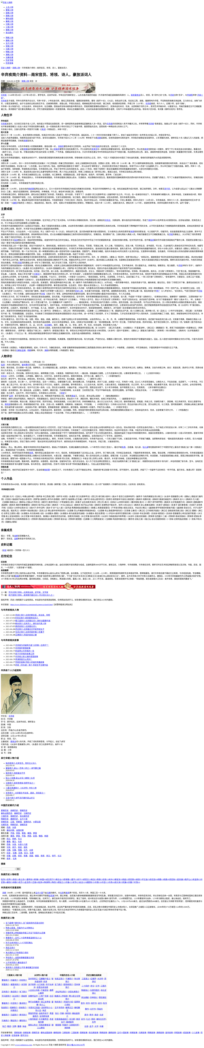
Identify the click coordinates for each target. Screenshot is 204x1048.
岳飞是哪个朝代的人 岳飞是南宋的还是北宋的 (25, 923)
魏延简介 (14, 1021)
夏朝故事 (18, 1033)
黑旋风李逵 (33, 1013)
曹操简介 (5, 980)
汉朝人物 (9, 24)
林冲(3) (112, 879)
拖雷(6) (43, 879)
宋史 (43, 129)
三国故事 (75, 1033)
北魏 (8, 850)
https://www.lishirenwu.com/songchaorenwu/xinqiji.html (31, 605)
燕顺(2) (100, 879)
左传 (94, 1022)
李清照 (190, 95)
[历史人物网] (6, 3)
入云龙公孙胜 (34, 990)
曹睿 (19, 1026)
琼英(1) (106, 879)
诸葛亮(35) (90, 882)
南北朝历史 (24, 816)
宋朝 (99, 138)
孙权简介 (23, 980)
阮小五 (38, 1010)
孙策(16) (98, 882)
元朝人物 (9, 49)
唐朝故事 (112, 1033)
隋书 (91, 1015)
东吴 (20, 842)
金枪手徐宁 (43, 1013)
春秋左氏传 (101, 1019)
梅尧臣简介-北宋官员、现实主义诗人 (21, 763)
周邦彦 (7, 404)
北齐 (25, 850)
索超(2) (125, 879)
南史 (96, 1015)
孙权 (43, 294)
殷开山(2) (189, 879)
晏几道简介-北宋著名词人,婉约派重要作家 (32, 621)
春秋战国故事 (46, 1033)
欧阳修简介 (68, 985)
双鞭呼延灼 (33, 996)
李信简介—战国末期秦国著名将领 (20, 958)
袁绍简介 (14, 992)
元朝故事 (142, 1033)
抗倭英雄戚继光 (61, 1019)
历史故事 (9, 63)
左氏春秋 (48, 325)
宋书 (88, 1003)
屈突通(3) (181, 879)
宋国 (18, 833)
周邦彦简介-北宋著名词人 (26, 626)
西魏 (20, 850)
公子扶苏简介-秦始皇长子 (16, 963)
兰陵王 (37, 274)
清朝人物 (9, 55)
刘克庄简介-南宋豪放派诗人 (26, 618)
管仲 (24, 365)
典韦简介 (23, 1015)
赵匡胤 (51, 896)
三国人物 (9, 27)
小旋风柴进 (33, 1019)
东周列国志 (95, 990)
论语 (86, 1026)
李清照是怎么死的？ (23, 659)
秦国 (29, 833)
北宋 (15, 859)
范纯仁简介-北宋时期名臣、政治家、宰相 (32, 615)
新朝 (14, 839)
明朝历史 (14, 825)
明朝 (29, 350)
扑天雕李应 (43, 1019)
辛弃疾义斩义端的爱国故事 (26, 657)
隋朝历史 (4, 819)
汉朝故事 (66, 1033)
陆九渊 (145, 447)
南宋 (133, 95)
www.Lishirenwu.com (23, 1045)
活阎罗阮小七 (46, 1008)
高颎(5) (139, 879)
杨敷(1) (160, 879)
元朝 (18, 350)
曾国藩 (58, 1025)
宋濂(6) (125, 882)
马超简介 (14, 1015)
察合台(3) (60, 879)
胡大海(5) (118, 882)
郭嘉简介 (5, 985)
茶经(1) (16, 879)
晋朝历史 (14, 816)
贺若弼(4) (132, 879)
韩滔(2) (94, 879)
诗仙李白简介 (61, 992)
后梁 (8, 853)
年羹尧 (65, 1025)
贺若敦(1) (173, 879)
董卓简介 (23, 1003)
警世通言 (102, 997)
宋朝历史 (4, 822)
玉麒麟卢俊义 (44, 979)
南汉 (48, 856)
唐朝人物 (9, 40)
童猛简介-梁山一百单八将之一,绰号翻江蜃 (23, 768)
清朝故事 (160, 1033)
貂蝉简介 (14, 1008)
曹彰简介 (23, 1021)
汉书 (97, 986)
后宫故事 (15, 1035)
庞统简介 (22, 1008)
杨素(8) (166, 879)
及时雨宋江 (33, 979)
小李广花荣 (43, 996)
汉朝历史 (27, 813)
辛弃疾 (4, 95)
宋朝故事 (133, 1033)
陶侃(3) (55, 882)
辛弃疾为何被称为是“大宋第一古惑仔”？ (32, 645)
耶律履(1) (67, 879)
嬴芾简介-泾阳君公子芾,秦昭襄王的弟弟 (22, 968)
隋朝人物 (9, 38)
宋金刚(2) (196, 879)
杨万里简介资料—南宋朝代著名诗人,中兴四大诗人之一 (31, 595)
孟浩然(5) (28, 882)
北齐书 (93, 1009)
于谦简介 (69, 979)
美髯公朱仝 (33, 1025)
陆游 (16, 240)
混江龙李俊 (45, 1002)
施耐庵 (67, 1028)
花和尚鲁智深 (44, 1025)
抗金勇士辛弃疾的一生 (24, 651)
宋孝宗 (94, 149)
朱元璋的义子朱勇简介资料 (17, 953)
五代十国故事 (123, 1033)
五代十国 (9, 43)
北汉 (59, 856)
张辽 (4, 1026)
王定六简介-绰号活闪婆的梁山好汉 (20, 798)
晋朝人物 (9, 30)
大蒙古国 (37, 822)
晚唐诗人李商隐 (61, 996)
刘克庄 (107, 220)
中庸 (101, 1026)
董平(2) (74, 879)
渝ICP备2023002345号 (76, 1045)
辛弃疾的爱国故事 (22, 648)
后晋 (20, 853)
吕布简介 (5, 992)
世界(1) (10, 879)
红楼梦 (93, 979)
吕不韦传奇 (59, 1008)
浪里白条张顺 (42, 987)
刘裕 (200, 291)
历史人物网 (5, 68)
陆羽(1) (4, 879)
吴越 (31, 856)
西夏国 (19, 822)
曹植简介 (5, 1003)
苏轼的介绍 (68, 1002)
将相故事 (178, 1033)
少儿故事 (195, 1033)
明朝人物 (9, 52)
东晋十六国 (22, 844)
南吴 (20, 856)
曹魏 (8, 842)
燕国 (29, 836)
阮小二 (42, 1005)
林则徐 (68, 1013)
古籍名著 (9, 57)
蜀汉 (14, 842)
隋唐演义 (85, 990)
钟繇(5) (16, 882)
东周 (14, 827)
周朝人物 (9, 16)
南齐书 (94, 1003)
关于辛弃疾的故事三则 (24, 654)
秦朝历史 (18, 813)
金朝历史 (27, 822)
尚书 (83, 1019)
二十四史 (85, 986)
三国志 (103, 986)
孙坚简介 (14, 1003)
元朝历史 (4, 825)
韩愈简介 (58, 1002)
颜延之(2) (62, 882)
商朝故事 (27, 1033)
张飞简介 (23, 992)
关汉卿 (72, 1019)
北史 (101, 1015)
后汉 (26, 853)
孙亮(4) (112, 882)
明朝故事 (151, 1033)
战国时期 (20, 830)
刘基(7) (131, 882)
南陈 (25, 847)
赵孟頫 (23, 350)
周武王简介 (10, 948)
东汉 (20, 839)
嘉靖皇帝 (70, 1022)
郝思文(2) (87, 879)
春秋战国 (9, 19)
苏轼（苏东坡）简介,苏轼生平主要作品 (31, 665)
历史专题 (9, 60)
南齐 (14, 847)
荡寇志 (100, 1009)
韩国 (46, 836)
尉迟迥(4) (153, 879)
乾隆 (17, 576)
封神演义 (94, 997)
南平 (54, 856)
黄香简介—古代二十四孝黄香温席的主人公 (24, 938)
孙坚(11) (105, 882)
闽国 (37, 856)
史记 (92, 986)
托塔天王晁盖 (34, 1008)
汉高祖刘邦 (74, 1025)
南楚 (42, 856)
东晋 (14, 844)
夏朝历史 (4, 811)
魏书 (87, 1009)
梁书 (100, 1003)
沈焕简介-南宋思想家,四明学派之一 (20, 783)
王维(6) (35, 882)
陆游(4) (41, 882)
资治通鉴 (85, 997)
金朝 (16, 536)
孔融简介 (5, 1021)
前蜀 (8, 856)
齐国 (12, 833)
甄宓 (9, 1026)
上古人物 (9, 7)
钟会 (24, 1026)
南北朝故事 (93, 1033)
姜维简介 (5, 1015)
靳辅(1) (37, 879)
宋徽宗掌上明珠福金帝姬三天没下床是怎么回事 (25, 933)
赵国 (35, 836)
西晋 (8, 844)
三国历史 (4, 816)
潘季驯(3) (30, 879)
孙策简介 (14, 1010)
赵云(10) (82, 882)
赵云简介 (16, 996)
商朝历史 (14, 811)
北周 (31, 850)
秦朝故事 (57, 1033)
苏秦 (62, 1013)
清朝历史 (23, 825)
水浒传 (100, 979)
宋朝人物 (9, 46)
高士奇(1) (22, 879)
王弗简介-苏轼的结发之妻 (26, 635)
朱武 (44, 1010)
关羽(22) (75, 882)
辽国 (12, 822)
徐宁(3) (80, 879)
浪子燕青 (32, 985)
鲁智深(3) (118, 879)
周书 (86, 1015)
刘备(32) (69, 882)
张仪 (57, 1013)
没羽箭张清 (44, 1016)
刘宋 (8, 847)
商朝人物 (9, 13)
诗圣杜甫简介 (73, 992)
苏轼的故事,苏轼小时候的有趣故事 (29, 662)
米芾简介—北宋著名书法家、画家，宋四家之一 (25, 793)
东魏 (14, 850)
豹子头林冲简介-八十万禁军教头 (19, 943)
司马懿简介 (6, 996)
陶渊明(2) (48, 882)
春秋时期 (10, 830)
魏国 (40, 836)
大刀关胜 (41, 985)
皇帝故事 (169, 1033)
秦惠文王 (69, 1008)
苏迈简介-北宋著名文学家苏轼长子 (29, 629)
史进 (45, 982)
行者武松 (44, 990)
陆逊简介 (5, 1008)
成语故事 (187, 1033)
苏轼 (172, 95)
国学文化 (24, 1035)
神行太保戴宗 (34, 1002)
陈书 (105, 1003)
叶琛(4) (137, 882)
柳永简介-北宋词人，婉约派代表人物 (30, 624)
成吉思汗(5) (51, 879)
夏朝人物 (9, 10)
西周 (8, 827)
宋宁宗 (167, 189)
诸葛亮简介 (15, 985)
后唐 (15, 853)
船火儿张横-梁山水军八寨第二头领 (20, 778)
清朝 (46, 350)
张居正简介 (59, 979)
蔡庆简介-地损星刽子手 (15, 773)
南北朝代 (9, 33)
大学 (96, 1026)
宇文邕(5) (146, 879)
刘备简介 (14, 980)
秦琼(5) (10, 882)
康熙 (15, 203)
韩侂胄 (31, 189)
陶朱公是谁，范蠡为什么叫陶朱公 (20, 928)
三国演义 (85, 979)
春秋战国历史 (6, 813)
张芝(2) (22, 882)
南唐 (25, 856)
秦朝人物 (9, 21)
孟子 (91, 1026)
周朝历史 (23, 811)
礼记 (88, 1019)
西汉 (8, 839)
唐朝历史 (14, 819)
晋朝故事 (83, 1033)
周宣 (73, 396)
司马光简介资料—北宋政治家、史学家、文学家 (28, 592)
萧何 (27, 365)
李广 (158, 291)
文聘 (14, 1026)
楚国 (35, 833)
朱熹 (132, 232)
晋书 (83, 1003)
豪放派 (137, 95)
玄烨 (11, 396)
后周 (32, 853)
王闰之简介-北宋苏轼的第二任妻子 (29, 632)
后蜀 (14, 856)
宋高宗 (61, 146)
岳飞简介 (58, 985)
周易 (93, 1019)
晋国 (24, 833)
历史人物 (79, 291)
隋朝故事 (103, 1033)
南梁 (20, 847)
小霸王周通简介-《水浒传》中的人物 (21, 788)
